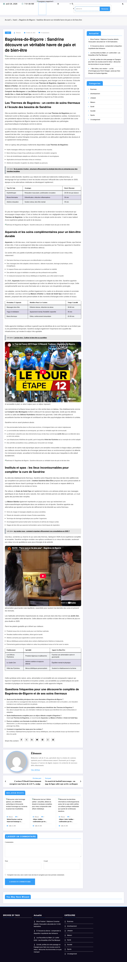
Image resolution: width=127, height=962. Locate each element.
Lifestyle (93, 98)
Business (93, 89)
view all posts (35, 770)
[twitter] (26, 740)
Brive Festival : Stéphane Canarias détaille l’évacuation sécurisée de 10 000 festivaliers (47, 923)
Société (92, 111)
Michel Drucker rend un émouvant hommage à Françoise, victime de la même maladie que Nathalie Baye (15, 821)
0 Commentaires (45, 32)
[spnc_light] (122, 4)
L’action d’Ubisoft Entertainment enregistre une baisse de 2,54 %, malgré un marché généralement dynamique (25, 782)
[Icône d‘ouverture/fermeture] (58, 4)
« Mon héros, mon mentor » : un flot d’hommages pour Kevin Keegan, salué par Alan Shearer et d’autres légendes (104, 70)
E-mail (46, 861)
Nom (6, 861)
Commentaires (9, 842)
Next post (48, 778)
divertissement (95, 93)
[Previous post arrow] (5, 781)
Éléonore (18, 32)
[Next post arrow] (80, 781)
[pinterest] (42, 740)
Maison (92, 102)
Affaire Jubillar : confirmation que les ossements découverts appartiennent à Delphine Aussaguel (41, 821)
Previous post (37, 778)
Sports (92, 115)
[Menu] (42, 9)
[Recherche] (72, 4)
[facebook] (21, 740)
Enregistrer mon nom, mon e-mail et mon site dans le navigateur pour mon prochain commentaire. (36, 875)
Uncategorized (95, 119)
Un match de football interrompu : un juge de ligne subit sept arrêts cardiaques (61, 782)
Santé (8, 32)
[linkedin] (32, 740)
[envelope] (37, 740)
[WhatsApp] (48, 740)
